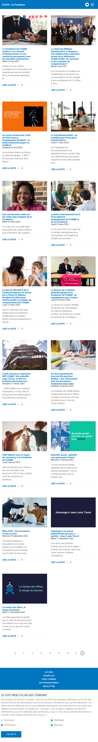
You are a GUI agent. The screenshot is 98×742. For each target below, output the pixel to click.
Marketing (58, 725)
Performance (10, 725)
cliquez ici (53, 712)
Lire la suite (19, 85)
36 (82, 653)
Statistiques (59, 720)
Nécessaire (9, 720)
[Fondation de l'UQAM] (13, 4)
